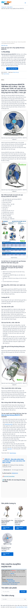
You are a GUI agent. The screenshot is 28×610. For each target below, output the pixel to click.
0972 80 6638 (11, 581)
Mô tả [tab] (2, 79)
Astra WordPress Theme (21, 607)
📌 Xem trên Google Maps (8, 476)
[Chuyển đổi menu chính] (25, 2)
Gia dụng (8, 41)
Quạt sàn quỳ (14, 41)
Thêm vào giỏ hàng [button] (6, 528)
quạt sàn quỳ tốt (9, 424)
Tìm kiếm (23, 591)
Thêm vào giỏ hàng (12, 68)
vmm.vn (12, 573)
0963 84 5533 (9, 579)
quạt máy (9, 448)
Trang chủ (3, 41)
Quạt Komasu (6, 73)
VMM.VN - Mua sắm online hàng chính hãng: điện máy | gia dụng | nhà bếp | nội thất (13, 460)
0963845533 (15, 473)
